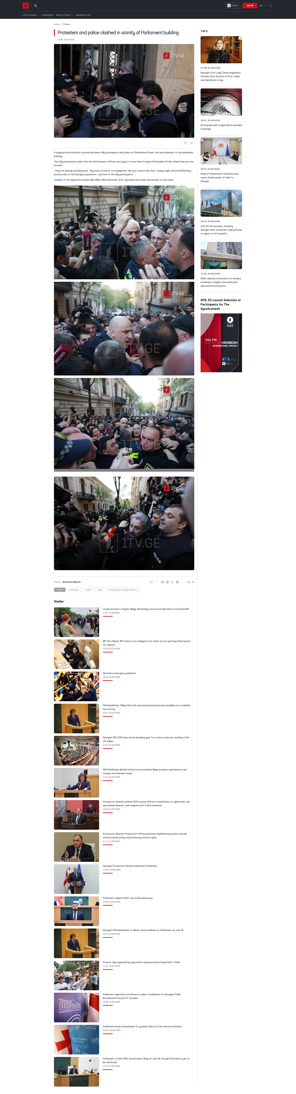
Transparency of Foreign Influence (122, 590)
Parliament (74, 590)
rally (99, 590)
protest (88, 590)
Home (57, 24)
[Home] (26, 5)
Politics (60, 590)
